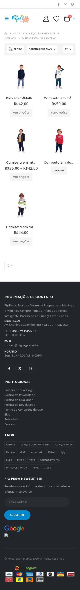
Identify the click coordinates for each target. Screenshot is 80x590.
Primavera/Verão (16, 467)
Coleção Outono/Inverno (35, 444)
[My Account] (46, 19)
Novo (32, 459)
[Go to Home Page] (5, 33)
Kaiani (51, 452)
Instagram (30, 368)
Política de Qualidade (18, 400)
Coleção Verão (64, 444)
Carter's (11, 444)
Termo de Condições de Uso (23, 410)
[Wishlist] (56, 19)
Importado (36, 452)
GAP (22, 452)
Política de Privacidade (19, 395)
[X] (65, 4)
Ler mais (59, 170)
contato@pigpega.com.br (21, 345)
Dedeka (10, 452)
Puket (35, 467)
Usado (47, 467)
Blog (7, 414)
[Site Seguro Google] (14, 529)
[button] (8, 18)
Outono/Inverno (50, 459)
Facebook (9, 368)
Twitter (19, 368)
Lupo (9, 459)
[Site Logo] (20, 18)
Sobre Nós (11, 419)
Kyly (62, 452)
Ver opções (21, 112)
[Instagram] (72, 4)
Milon (20, 459)
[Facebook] (58, 4)
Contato (9, 424)
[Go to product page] (21, 76)
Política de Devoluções (19, 405)
